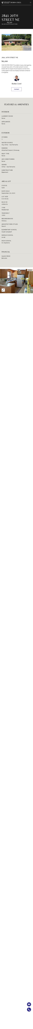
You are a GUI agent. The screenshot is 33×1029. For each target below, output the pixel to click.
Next (10, 295)
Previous (4, 295)
